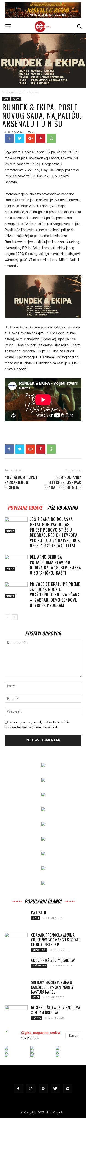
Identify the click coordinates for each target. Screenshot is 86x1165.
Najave (33, 92)
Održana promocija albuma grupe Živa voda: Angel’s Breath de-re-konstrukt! (55, 939)
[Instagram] (30, 1088)
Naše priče (39, 965)
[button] (79, 26)
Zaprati (73, 1035)
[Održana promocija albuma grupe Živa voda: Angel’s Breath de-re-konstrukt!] (16, 940)
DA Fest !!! (38, 913)
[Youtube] (67, 1088)
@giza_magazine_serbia (40, 1033)
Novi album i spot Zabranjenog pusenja (21, 482)
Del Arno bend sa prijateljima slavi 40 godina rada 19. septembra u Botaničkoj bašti (55, 565)
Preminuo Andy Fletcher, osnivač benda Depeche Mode (62, 482)
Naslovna (8, 92)
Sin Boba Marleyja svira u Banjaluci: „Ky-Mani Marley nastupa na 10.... (52, 987)
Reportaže (39, 949)
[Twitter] (55, 1088)
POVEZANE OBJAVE (25, 507)
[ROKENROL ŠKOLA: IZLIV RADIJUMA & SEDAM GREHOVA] (16, 1011)
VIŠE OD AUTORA (62, 507)
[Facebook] (18, 1088)
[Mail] (43, 1088)
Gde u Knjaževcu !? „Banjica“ (53, 960)
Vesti (22, 92)
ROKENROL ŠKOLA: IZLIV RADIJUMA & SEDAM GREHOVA (55, 1010)
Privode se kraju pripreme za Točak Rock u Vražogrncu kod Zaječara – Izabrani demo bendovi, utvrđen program (55, 594)
